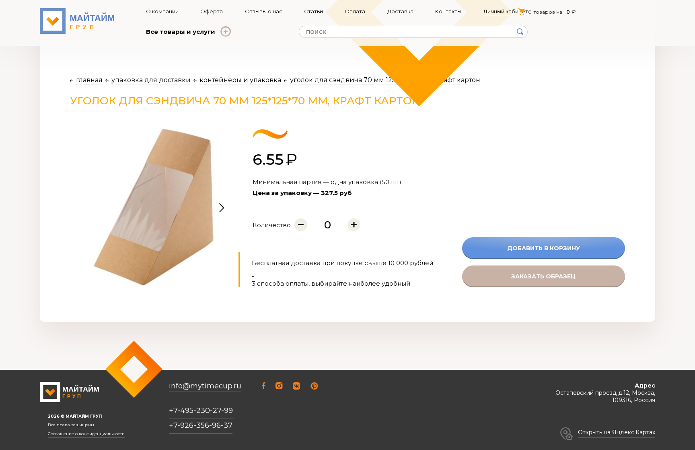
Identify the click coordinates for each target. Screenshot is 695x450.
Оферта (211, 11)
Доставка (400, 11)
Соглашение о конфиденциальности (86, 433)
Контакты (448, 11)
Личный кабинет (505, 11)
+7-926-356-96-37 (200, 425)
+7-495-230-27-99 (201, 410)
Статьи (313, 11)
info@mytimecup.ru (205, 386)
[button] (221, 208)
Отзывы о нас (263, 11)
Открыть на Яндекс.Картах (616, 432)
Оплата (355, 11)
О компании (162, 11)
